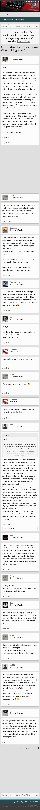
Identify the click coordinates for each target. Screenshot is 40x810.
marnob (13, 425)
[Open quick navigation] (37, 26)
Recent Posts (19, 19)
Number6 (13, 349)
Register (34, 1)
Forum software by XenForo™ (12, 806)
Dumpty (5, 528)
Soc (11, 58)
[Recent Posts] (7, 14)
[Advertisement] (20, 171)
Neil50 (12, 665)
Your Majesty (15, 282)
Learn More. (23, 41)
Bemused (13, 228)
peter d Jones (15, 711)
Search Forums (8, 19)
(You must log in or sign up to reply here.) (25, 748)
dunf (11, 535)
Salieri (12, 196)
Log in (28, 1)
